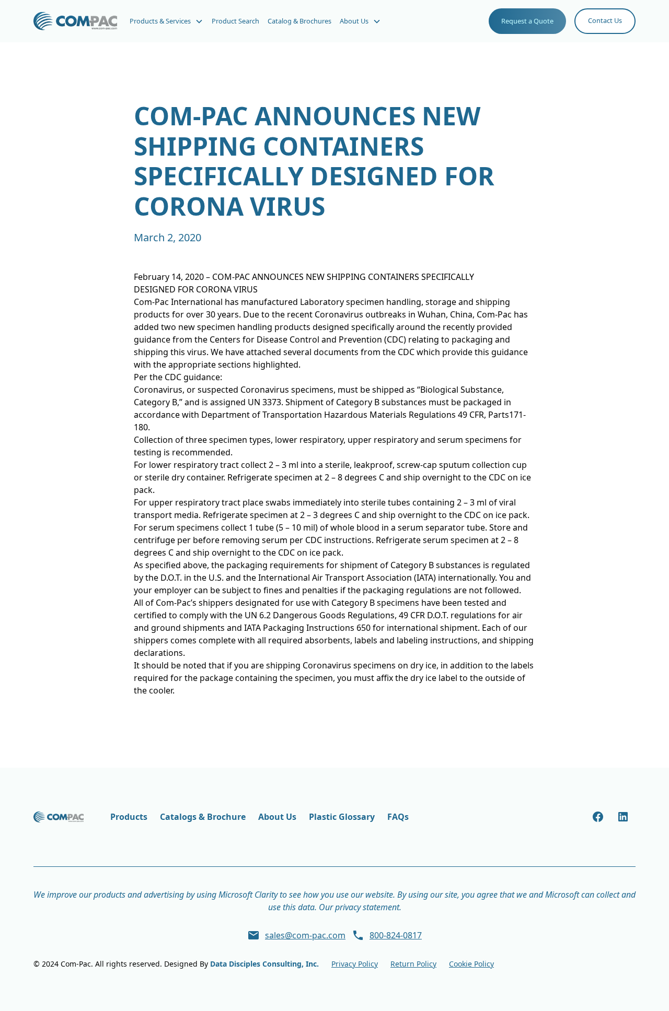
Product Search (235, 21)
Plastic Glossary (342, 816)
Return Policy (413, 964)
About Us (277, 816)
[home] (75, 21)
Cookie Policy (471, 964)
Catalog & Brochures (299, 21)
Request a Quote (527, 21)
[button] (166, 21)
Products (128, 816)
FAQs (398, 816)
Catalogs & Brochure (203, 816)
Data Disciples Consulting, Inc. (264, 964)
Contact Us (605, 20)
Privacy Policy (354, 964)
